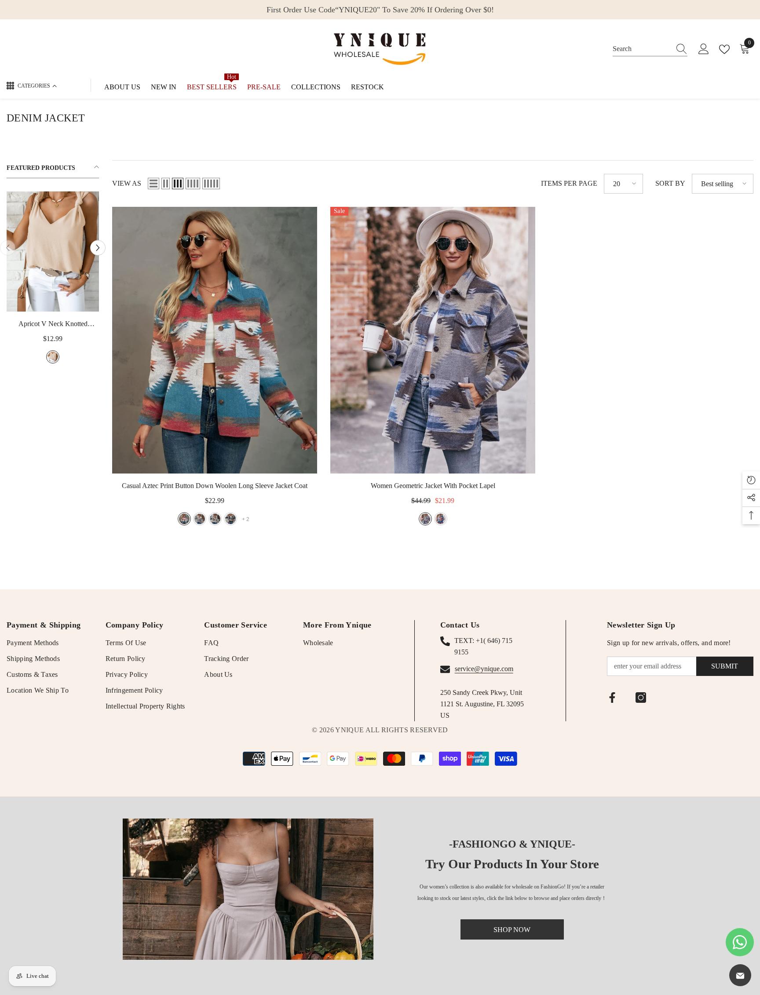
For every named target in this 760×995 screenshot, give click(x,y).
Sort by (670, 183)
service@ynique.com (484, 668)
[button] (153, 183)
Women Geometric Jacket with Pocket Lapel (433, 485)
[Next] (98, 247)
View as (126, 183)
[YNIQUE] (248, 889)
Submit (724, 666)
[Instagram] (641, 698)
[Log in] (703, 49)
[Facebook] (612, 698)
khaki (215, 518)
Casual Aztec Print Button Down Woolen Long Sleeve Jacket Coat (214, 485)
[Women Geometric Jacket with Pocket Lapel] (432, 340)
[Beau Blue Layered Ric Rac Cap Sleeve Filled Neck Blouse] (67, 251)
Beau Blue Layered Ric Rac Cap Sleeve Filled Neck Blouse (67, 325)
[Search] (650, 49)
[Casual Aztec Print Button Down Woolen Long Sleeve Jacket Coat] (214, 340)
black (230, 518)
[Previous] (7, 247)
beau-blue (67, 356)
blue (184, 518)
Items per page (569, 183)
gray (199, 518)
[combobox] (642, 49)
